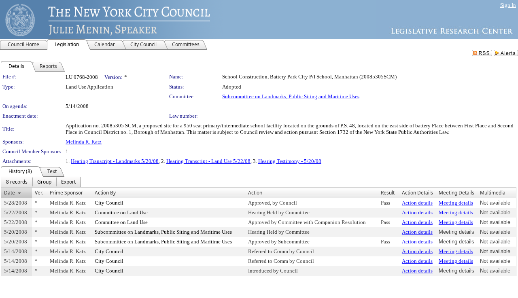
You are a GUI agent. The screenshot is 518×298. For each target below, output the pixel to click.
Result (388, 192)
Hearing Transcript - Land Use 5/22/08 (208, 161)
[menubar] (41, 182)
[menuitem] (16, 182)
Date (9, 192)
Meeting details (456, 203)
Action (255, 192)
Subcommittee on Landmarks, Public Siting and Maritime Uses (290, 96)
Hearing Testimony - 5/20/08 (289, 161)
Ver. (39, 192)
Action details (417, 203)
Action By (105, 192)
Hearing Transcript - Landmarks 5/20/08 (115, 161)
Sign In (508, 5)
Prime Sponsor (66, 192)
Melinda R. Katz (84, 142)
